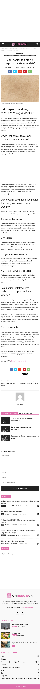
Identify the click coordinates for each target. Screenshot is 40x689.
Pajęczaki (4, 676)
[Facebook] (17, 613)
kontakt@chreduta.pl (27, 607)
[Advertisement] (20, 21)
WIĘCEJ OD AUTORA (25, 413)
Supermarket (20, 53)
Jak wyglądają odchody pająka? (8, 384)
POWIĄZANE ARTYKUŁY (9, 413)
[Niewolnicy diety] (5, 635)
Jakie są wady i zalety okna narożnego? (13, 541)
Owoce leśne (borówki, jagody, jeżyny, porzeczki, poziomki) (19, 662)
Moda (2, 670)
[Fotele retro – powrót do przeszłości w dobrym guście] (5, 644)
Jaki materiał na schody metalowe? (12, 512)
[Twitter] (22, 613)
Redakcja (10, 67)
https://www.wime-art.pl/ (18, 361)
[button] (37, 44)
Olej (2, 673)
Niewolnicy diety (16, 633)
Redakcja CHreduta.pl (13, 505)
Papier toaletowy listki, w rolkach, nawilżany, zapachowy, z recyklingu (20, 55)
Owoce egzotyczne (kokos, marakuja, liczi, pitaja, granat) (18, 678)
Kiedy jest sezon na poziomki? (29, 383)
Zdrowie (3, 505)
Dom (2, 514)
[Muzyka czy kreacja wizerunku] (5, 626)
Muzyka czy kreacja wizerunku (20, 624)
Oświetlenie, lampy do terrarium (10, 667)
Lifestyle (14, 626)
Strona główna (4, 48)
